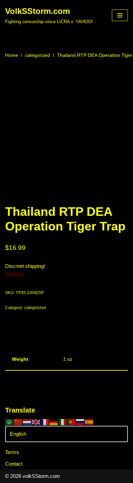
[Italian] (62, 421)
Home (11, 55)
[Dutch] (27, 421)
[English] (36, 421)
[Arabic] (9, 421)
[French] (45, 421)
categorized (37, 55)
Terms (12, 452)
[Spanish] (89, 421)
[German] (53, 421)
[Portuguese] (71, 421)
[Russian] (80, 421)
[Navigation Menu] (120, 15)
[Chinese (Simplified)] (18, 421)
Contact (14, 464)
